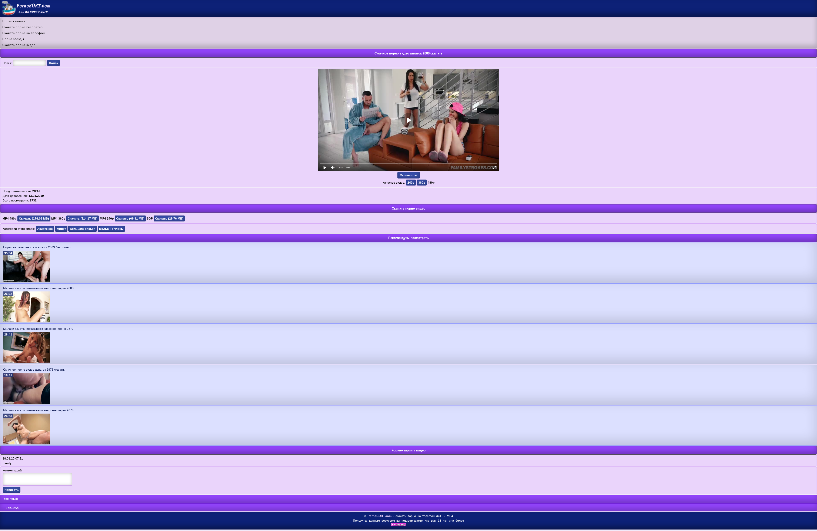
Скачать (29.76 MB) (169, 218)
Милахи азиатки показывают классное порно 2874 (38, 410)
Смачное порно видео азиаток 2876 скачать (34, 369)
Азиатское (45, 228)
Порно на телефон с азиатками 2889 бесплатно (36, 247)
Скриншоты (408, 175)
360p (421, 182)
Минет (61, 228)
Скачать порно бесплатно (22, 27)
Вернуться (10, 498)
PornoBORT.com (379, 516)
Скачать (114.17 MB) (82, 218)
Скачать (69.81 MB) (130, 218)
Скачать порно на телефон (23, 33)
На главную (11, 507)
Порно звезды (13, 39)
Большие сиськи (82, 228)
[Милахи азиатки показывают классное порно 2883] (26, 321)
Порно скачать (13, 21)
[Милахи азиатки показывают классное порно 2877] (26, 362)
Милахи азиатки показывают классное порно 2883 (38, 288)
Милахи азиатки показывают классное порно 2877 (38, 328)
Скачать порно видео (19, 45)
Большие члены (111, 228)
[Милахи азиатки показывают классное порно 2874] (26, 443)
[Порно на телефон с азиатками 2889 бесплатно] (26, 280)
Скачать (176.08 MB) (34, 218)
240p (410, 182)
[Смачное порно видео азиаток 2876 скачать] (26, 402)
